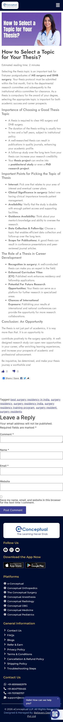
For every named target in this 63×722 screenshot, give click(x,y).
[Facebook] (5, 550)
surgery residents (11, 411)
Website (5, 481)
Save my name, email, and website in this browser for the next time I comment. (30, 501)
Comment (7, 434)
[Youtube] (17, 550)
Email (4, 465)
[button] (58, 5)
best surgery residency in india (29, 399)
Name (4, 450)
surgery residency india (28, 403)
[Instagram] (11, 550)
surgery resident (46, 407)
